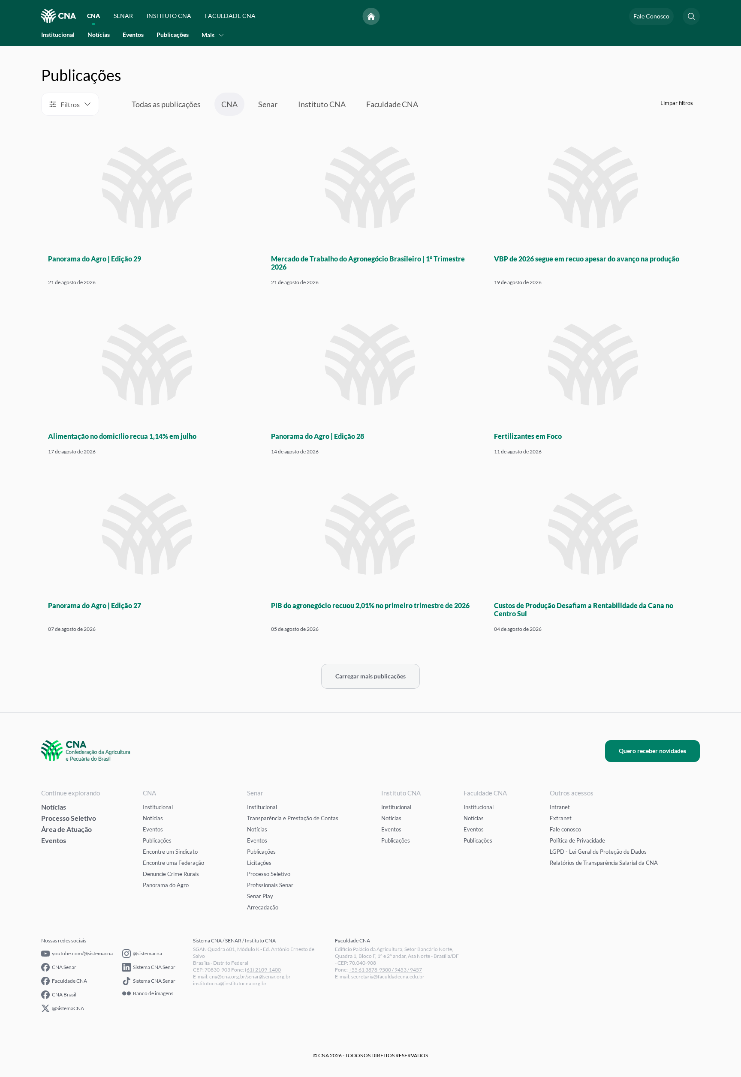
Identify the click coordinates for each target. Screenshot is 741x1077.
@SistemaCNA (68, 1008)
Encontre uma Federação (173, 862)
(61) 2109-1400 (263, 969)
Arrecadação (262, 907)
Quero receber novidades (652, 750)
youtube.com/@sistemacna (82, 953)
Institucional (58, 34)
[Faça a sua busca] (691, 16)
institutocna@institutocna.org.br (230, 983)
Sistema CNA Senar (154, 967)
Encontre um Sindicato (170, 851)
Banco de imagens (153, 993)
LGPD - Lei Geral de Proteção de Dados (598, 851)
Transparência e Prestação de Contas (292, 818)
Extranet (561, 818)
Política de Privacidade (577, 840)
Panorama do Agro (166, 885)
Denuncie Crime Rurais (171, 873)
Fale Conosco (651, 16)
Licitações (259, 862)
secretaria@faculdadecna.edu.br (388, 976)
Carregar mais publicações (370, 676)
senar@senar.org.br (269, 976)
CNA (93, 16)
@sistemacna (147, 953)
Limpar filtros (676, 102)
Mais (208, 35)
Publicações (173, 34)
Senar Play (260, 896)
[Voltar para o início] (371, 16)
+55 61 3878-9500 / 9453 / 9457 (385, 969)
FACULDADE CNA (230, 16)
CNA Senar (64, 967)
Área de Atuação (66, 829)
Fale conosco (565, 829)
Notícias (98, 34)
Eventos (133, 34)
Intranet (560, 807)
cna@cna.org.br (227, 976)
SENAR (123, 16)
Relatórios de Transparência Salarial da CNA (604, 862)
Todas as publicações (166, 104)
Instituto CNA (322, 104)
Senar (267, 104)
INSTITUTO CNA (169, 16)
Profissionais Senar (270, 885)
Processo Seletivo (68, 818)
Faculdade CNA (392, 104)
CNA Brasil (64, 994)
